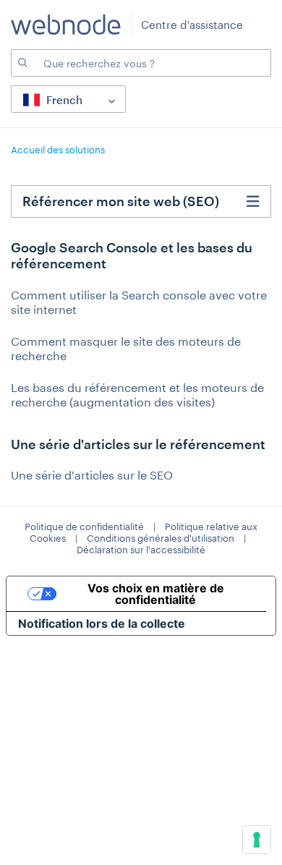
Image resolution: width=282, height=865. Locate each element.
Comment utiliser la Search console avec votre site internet (139, 302)
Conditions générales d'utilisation (160, 538)
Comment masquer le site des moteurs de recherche (126, 348)
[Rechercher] (22, 63)
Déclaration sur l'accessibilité (141, 549)
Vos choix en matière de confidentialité (155, 594)
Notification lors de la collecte (101, 623)
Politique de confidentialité (84, 526)
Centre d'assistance (192, 24)
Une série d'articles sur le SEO (92, 475)
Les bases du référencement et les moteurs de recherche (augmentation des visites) (137, 394)
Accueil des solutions (58, 149)
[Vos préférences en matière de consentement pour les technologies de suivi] (256, 839)
